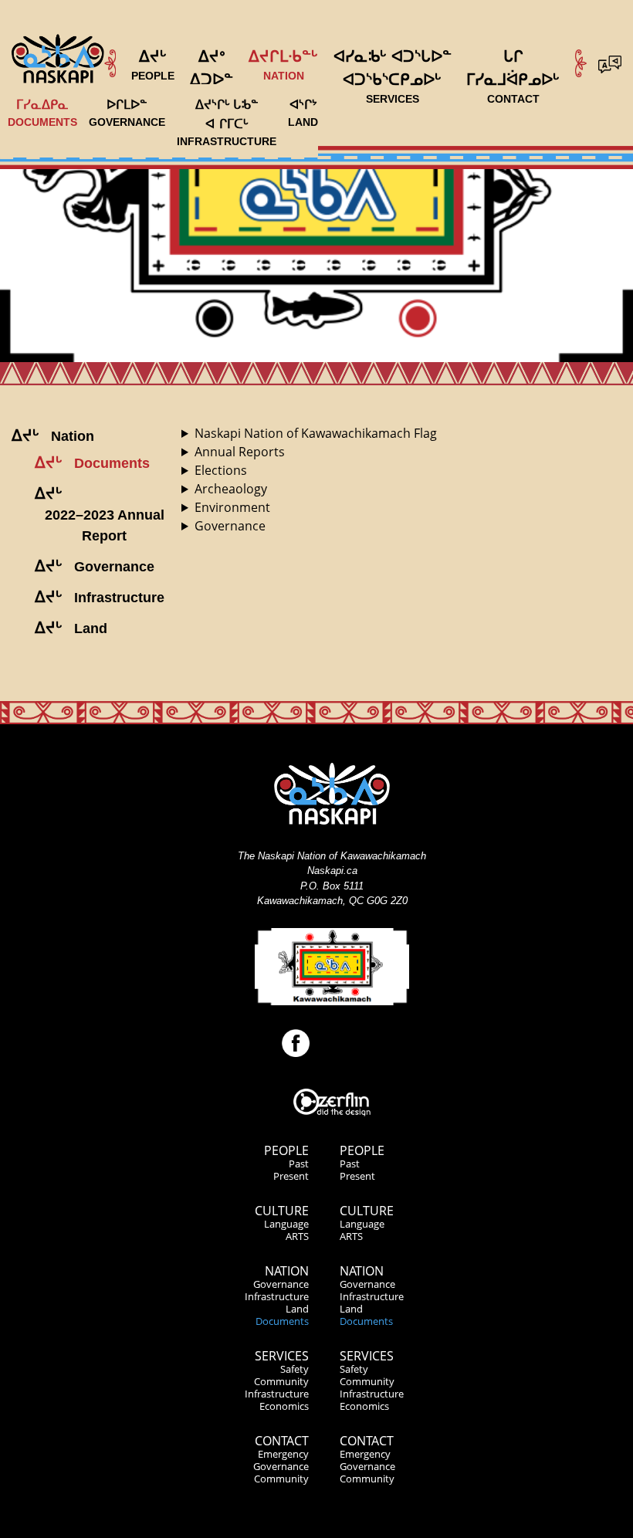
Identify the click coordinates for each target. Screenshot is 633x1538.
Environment (232, 507)
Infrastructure (277, 1296)
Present (291, 1176)
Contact (282, 1440)
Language (286, 1224)
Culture (282, 1210)
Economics (284, 1406)
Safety (294, 1369)
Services (282, 1355)
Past (299, 1163)
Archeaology (231, 488)
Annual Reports (240, 451)
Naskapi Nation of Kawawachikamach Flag (316, 433)
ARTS (297, 1236)
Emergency (283, 1454)
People (286, 1150)
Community (281, 1381)
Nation (287, 1270)
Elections (221, 470)
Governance (230, 525)
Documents (282, 1321)
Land (297, 1309)
